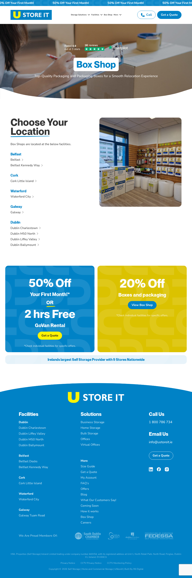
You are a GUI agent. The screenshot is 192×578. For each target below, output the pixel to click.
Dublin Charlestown (24, 228)
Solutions (91, 414)
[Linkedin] (151, 469)
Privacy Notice (68, 563)
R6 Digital (138, 569)
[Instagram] (167, 469)
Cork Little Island (22, 181)
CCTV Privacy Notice (91, 563)
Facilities (28, 414)
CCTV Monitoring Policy (119, 563)
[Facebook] (159, 469)
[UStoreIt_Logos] (31, 11)
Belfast (15, 160)
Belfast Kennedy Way (25, 165)
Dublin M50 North (22, 234)
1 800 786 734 (160, 422)
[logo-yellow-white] (96, 393)
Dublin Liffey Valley (23, 239)
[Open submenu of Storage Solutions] (88, 14)
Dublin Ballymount (23, 245)
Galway (15, 212)
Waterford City (20, 197)
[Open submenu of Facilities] (101, 14)
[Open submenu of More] (120, 14)
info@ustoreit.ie (160, 442)
